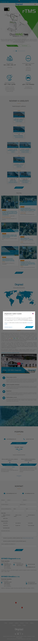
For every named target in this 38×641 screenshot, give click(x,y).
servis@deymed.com (11, 439)
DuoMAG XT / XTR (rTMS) (9, 86)
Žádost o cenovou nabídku (17, 516)
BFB (9, 339)
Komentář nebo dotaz (5, 530)
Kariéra (19, 625)
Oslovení (3, 500)
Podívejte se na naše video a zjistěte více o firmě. (10, 352)
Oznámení (29, 636)
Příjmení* (25, 500)
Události (16, 623)
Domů (6, 623)
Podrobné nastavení (8, 327)
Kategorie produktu (4, 521)
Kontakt (14, 625)
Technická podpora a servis (30, 516)
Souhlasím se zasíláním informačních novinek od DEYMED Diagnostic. (14, 541)
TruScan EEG (28, 67)
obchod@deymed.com (11, 493)
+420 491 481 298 (30, 439)
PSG (36, 338)
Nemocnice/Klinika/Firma (6, 508)
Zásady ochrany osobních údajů (9, 636)
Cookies (25, 636)
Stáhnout (13, 466)
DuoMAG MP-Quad (9, 91)
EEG (11, 338)
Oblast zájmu (3, 513)
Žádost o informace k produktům (5, 516)
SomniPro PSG (28, 68)
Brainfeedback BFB (6, 527)
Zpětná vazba (5, 518)
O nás (27, 623)
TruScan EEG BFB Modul (28, 88)
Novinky (22, 623)
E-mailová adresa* (4, 504)
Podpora (31, 623)
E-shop (24, 625)
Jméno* (8, 500)
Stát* (27, 508)
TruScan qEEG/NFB (31, 525)
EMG (14, 338)
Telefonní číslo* (23, 504)
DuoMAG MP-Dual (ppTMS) (9, 89)
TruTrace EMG (9, 67)
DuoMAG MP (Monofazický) (9, 88)
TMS (17, 338)
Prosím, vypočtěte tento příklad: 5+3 (8, 544)
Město (15, 508)
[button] (9, 464)
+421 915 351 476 (31, 582)
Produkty (11, 623)
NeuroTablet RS (28, 70)
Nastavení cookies (19, 636)
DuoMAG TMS (18, 525)
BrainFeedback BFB (28, 86)
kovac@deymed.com (32, 583)
